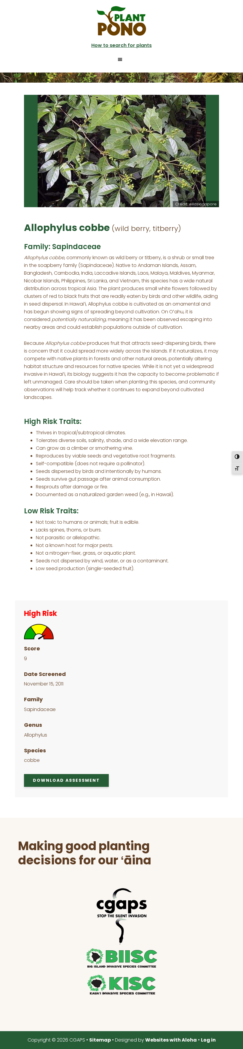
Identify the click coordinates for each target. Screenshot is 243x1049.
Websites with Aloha (171, 1040)
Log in (208, 1040)
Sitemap (100, 1040)
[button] (121, 59)
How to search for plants (121, 45)
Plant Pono (121, 21)
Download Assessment (66, 780)
